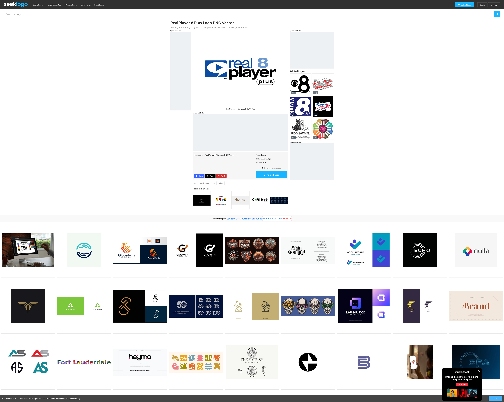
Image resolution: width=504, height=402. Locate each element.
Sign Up (494, 5)
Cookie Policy (74, 398)
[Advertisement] (180, 71)
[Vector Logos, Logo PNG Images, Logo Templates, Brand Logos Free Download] (16, 4)
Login (482, 5)
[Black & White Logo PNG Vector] (300, 129)
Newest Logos (85, 5)
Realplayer (204, 183)
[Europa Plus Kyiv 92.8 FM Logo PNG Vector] (323, 106)
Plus (221, 183)
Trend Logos (99, 5)
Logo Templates (54, 5)
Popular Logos (71, 5)
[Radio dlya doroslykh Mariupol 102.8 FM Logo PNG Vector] (323, 84)
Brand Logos (38, 5)
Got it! (495, 398)
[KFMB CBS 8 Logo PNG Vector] (300, 84)
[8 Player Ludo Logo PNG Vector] (323, 129)
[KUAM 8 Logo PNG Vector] (300, 106)
